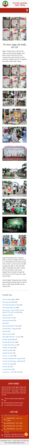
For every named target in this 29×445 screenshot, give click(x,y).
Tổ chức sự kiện (7, 364)
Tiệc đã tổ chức (7, 353)
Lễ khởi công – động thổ (10, 328)
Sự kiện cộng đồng (8, 339)
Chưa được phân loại (9, 307)
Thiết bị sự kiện (7, 350)
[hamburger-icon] (27, 10)
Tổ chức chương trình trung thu (12, 358)
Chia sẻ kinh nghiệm (8, 299)
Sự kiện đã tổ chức (8, 342)
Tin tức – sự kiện (7, 356)
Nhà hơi (4, 331)
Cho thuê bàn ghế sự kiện (10, 305)
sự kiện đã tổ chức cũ (9, 345)
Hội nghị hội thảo (7, 320)
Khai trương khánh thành (10, 326)
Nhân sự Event (7, 334)
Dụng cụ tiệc (6, 315)
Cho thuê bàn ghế (8, 302)
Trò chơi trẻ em (7, 369)
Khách (4, 323)
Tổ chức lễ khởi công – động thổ (12, 361)
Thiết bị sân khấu (8, 347)
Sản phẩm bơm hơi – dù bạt (11, 337)
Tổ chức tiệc (6, 366)
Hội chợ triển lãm (7, 318)
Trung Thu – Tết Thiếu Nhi (10, 372)
